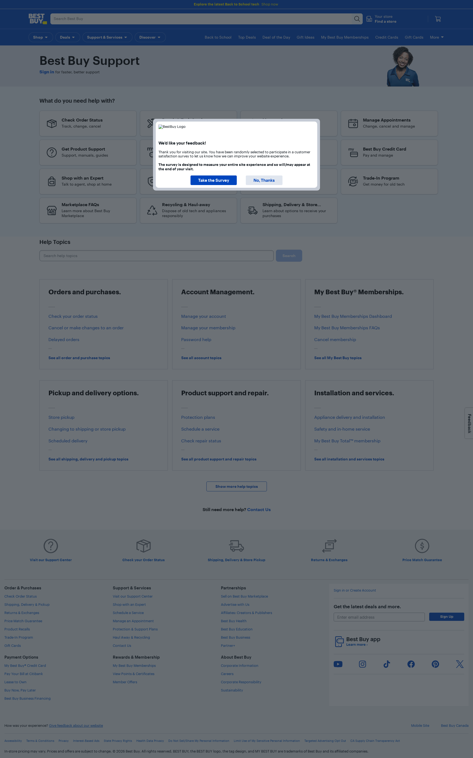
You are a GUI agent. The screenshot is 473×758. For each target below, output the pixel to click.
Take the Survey (213, 180)
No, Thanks (264, 180)
